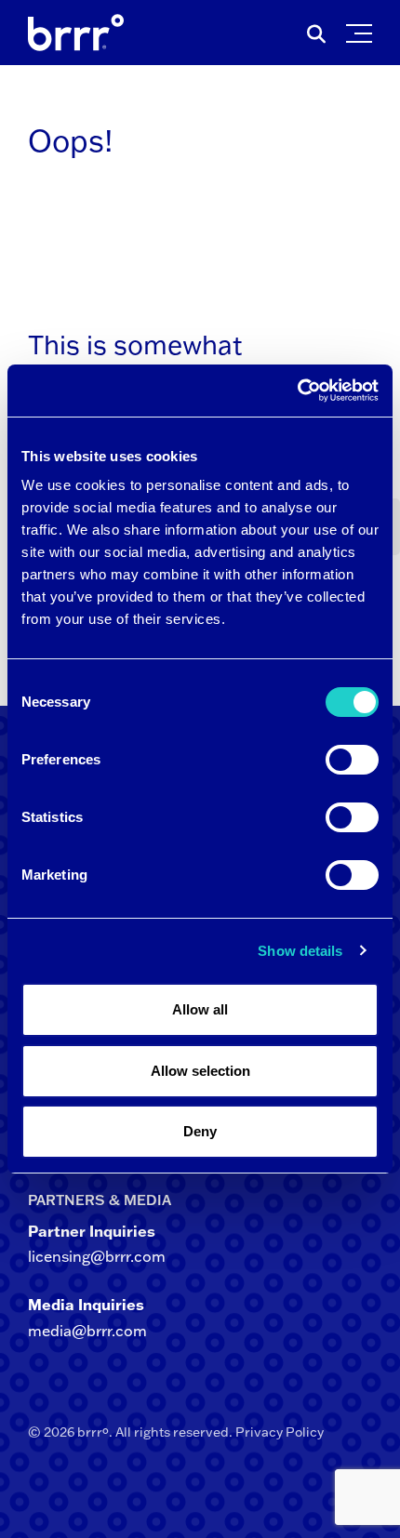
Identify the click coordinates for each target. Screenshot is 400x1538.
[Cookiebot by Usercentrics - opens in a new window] (297, 390)
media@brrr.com (87, 1330)
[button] (363, 29)
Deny (200, 1131)
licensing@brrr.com (97, 1256)
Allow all (200, 1009)
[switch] (352, 760)
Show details (300, 951)
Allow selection (200, 1071)
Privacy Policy (279, 1432)
